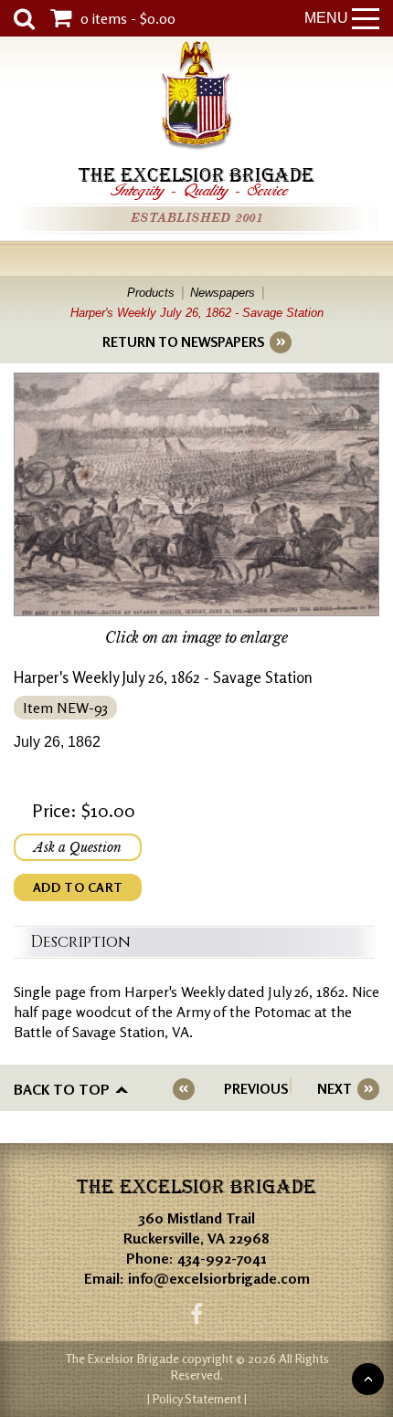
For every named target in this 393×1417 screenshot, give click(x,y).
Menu (326, 18)
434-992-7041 (222, 1258)
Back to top (62, 1089)
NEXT (334, 1088)
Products (151, 292)
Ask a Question (78, 847)
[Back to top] (368, 1379)
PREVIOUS (256, 1088)
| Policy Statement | (197, 1398)
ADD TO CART (77, 887)
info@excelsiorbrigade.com (219, 1278)
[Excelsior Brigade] (196, 98)
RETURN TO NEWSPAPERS (183, 342)
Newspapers (222, 292)
